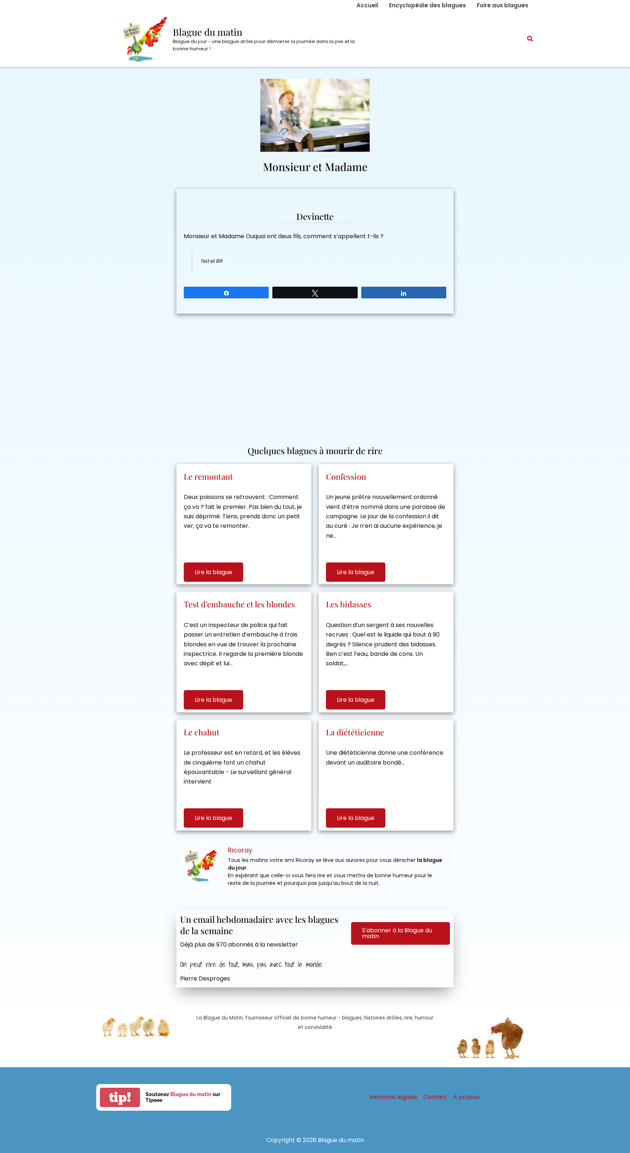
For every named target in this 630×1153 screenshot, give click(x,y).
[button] (530, 39)
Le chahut (201, 732)
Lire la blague (213, 572)
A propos (466, 1097)
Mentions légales (393, 1097)
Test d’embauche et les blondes (239, 604)
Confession (346, 476)
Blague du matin (207, 32)
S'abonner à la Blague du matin (397, 933)
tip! (120, 1097)
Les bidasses (348, 604)
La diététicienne (355, 732)
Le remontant (208, 476)
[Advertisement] (315, 376)
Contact (435, 1097)
